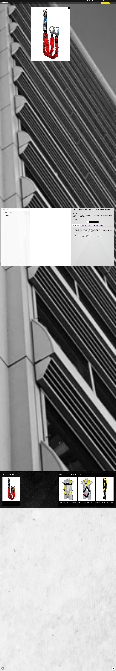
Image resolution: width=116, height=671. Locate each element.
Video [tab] (102, 225)
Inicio (42, 3)
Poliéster (7, 215)
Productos (52, 3)
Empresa (46, 3)
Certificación (58, 3)
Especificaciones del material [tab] (86, 225)
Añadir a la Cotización (94, 221)
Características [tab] (77, 225)
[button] (105, 3)
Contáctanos (68, 3)
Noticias (63, 3)
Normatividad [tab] (96, 225)
